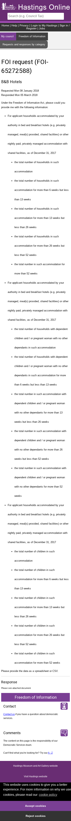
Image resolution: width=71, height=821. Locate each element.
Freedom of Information (32, 36)
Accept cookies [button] (35, 805)
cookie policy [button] (48, 794)
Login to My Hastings (44, 25)
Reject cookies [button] (36, 815)
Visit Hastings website (35, 776)
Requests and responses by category (24, 44)
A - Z (50, 752)
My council (7, 36)
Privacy (24, 25)
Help (14, 25)
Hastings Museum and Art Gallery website (35, 766)
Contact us (9, 714)
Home (5, 25)
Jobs (42, 28)
